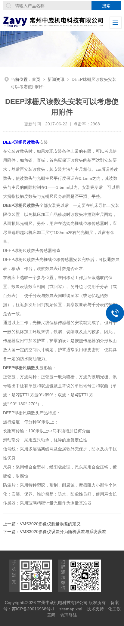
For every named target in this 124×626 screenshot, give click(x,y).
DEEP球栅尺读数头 (21, 142)
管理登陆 (68, 615)
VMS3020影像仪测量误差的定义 (50, 523)
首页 (36, 79)
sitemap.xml (70, 608)
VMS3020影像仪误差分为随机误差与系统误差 (63, 531)
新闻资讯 (56, 79)
